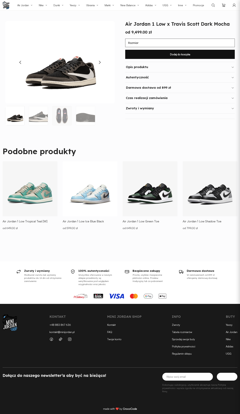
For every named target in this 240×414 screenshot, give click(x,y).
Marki (107, 5)
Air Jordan (23, 5)
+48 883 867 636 (60, 324)
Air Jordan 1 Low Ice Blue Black (83, 221)
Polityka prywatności (183, 346)
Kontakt (111, 324)
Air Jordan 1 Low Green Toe (141, 221)
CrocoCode (130, 408)
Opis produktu (137, 67)
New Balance (128, 5)
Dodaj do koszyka (180, 54)
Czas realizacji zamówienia (147, 98)
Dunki (56, 5)
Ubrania (90, 5)
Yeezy (73, 5)
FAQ (109, 332)
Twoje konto (114, 339)
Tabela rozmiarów (182, 332)
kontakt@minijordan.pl (62, 332)
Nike (41, 5)
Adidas (149, 5)
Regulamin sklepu (182, 353)
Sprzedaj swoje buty (183, 339)
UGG (165, 5)
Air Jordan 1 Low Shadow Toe (202, 221)
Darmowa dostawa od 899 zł (148, 88)
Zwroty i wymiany (140, 108)
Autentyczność (137, 77)
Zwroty (176, 324)
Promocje (198, 5)
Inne (180, 5)
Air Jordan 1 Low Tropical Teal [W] (25, 221)
